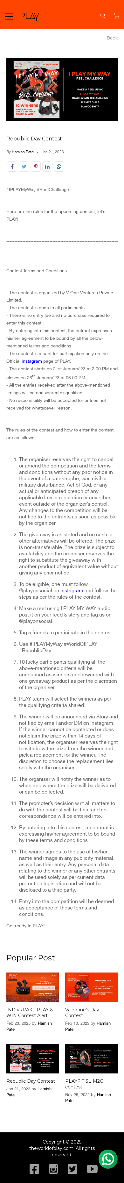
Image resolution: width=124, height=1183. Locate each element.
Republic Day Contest (34, 139)
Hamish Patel (23, 152)
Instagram (32, 361)
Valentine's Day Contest (82, 1012)
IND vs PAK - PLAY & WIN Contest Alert (29, 1012)
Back (112, 38)
